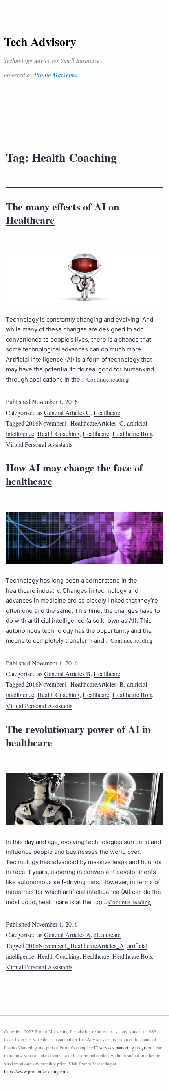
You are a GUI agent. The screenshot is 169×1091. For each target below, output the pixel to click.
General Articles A (67, 934)
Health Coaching (58, 433)
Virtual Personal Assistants (39, 444)
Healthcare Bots (132, 433)
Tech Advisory (40, 41)
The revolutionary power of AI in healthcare (78, 736)
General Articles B (67, 673)
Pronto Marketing (56, 75)
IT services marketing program (122, 1047)
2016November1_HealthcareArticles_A (75, 945)
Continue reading (107, 379)
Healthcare (107, 412)
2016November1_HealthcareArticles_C (75, 423)
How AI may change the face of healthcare (74, 474)
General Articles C (67, 412)
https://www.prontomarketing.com (36, 1071)
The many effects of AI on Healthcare (62, 213)
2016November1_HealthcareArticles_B (75, 684)
